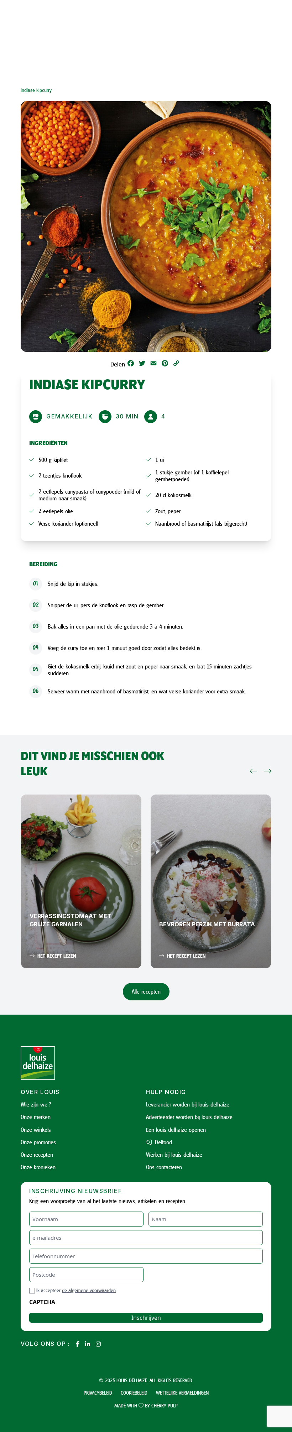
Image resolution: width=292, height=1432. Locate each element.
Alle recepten (146, 991)
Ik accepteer (76, 1290)
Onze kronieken (38, 1167)
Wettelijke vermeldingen (182, 1393)
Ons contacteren (164, 1167)
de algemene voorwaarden (89, 1290)
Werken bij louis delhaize (174, 1154)
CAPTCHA (42, 1302)
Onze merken (36, 1116)
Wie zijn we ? (36, 1104)
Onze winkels (36, 1129)
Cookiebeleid (134, 1393)
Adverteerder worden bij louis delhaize (189, 1116)
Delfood (162, 1142)
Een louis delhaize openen (176, 1129)
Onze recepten (37, 1154)
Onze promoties (38, 1142)
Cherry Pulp (164, 1405)
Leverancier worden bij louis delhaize (187, 1104)
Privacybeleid (98, 1393)
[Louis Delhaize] (83, 1063)
